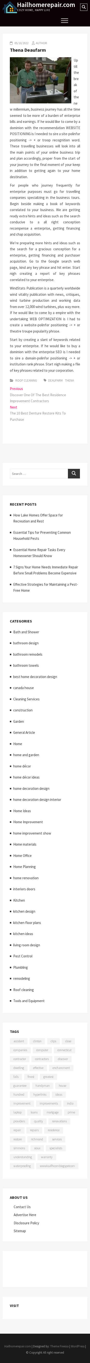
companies (20, 1050)
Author (41, 43)
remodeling (21, 978)
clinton (37, 1041)
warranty (47, 1157)
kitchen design (24, 911)
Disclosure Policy (26, 1223)
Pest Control (22, 956)
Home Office (22, 855)
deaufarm (55, 380)
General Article (24, 732)
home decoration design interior (37, 799)
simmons (19, 1148)
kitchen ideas (23, 933)
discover (63, 1059)
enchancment (61, 1068)
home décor (22, 766)
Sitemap (20, 1231)
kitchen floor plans (27, 922)
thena (69, 380)
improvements (49, 1103)
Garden (18, 721)
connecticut (64, 1050)
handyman (43, 1086)
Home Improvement (28, 822)
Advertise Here (25, 1214)
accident (18, 1041)
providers (19, 1121)
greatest (48, 1077)
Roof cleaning (26, 380)
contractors (42, 1059)
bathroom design (26, 643)
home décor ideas (26, 777)
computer (42, 1050)
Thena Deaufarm (28, 50)
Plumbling (20, 967)
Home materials (24, 844)
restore (17, 1139)
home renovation (26, 878)
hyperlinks (39, 1095)
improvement (21, 1103)
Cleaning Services (26, 699)
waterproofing (22, 1166)
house (62, 1086)
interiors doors (24, 889)
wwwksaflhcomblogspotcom (57, 1166)
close (68, 1041)
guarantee (19, 1086)
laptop (17, 1112)
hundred (18, 1095)
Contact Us (22, 1207)
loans (34, 1112)
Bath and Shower (26, 632)
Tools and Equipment (29, 1001)
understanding (22, 1157)
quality (38, 1121)
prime (71, 1112)
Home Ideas (22, 811)
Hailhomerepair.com (46, 4)
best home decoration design (35, 676)
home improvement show (32, 833)
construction (23, 710)
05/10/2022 (21, 43)
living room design (26, 945)
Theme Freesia (59, 1346)
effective (38, 1068)
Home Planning (24, 866)
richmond (37, 1139)
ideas (58, 1095)
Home (17, 743)
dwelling (18, 1068)
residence (54, 1130)
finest (31, 1077)
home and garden (26, 755)
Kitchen (19, 900)
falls (15, 1077)
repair (17, 1130)
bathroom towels (26, 665)
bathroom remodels (27, 654)
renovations (59, 1121)
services (57, 1139)
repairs (34, 1130)
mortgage (53, 1112)
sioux (37, 1148)
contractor (19, 1059)
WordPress (77, 1346)
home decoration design (31, 788)
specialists (55, 1148)
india (70, 1103)
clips (53, 1041)
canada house (23, 687)
